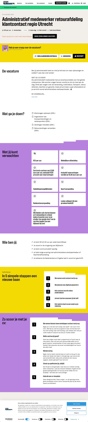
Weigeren (76, 413)
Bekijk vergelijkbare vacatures (44, 36)
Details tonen (74, 419)
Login (84, 3)
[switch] (40, 419)
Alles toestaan (76, 403)
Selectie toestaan (76, 408)
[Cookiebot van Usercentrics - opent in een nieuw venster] (9, 419)
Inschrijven (77, 3)
